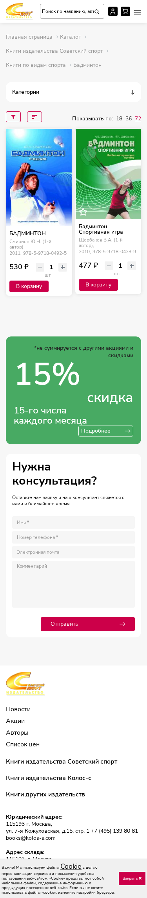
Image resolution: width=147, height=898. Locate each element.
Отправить (64, 624)
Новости (18, 709)
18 (119, 118)
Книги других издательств (45, 794)
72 (138, 118)
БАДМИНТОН (27, 233)
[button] (137, 12)
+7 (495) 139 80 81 (114, 831)
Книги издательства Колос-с (48, 778)
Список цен (23, 744)
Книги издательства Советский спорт (61, 761)
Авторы (17, 732)
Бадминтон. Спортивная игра (101, 229)
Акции (15, 721)
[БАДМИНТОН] (39, 177)
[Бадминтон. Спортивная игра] (108, 174)
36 (128, 118)
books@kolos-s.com (31, 838)
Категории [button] (25, 92)
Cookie (71, 866)
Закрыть (131, 878)
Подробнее (96, 431)
